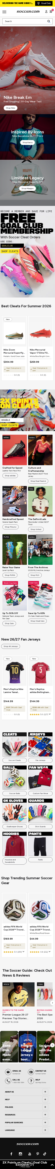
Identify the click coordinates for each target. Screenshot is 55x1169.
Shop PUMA (10, 575)
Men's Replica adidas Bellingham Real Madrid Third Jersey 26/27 (39, 691)
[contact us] (27, 1146)
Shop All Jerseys (11, 646)
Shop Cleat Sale (37, 621)
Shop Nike (10, 108)
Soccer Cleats (15, 760)
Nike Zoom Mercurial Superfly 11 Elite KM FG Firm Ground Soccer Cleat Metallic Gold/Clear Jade (13, 351)
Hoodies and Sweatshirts (10, 861)
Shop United (36, 529)
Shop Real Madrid (38, 481)
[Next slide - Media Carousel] (52, 1045)
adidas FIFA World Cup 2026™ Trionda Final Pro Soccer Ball (14, 928)
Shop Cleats (27, 252)
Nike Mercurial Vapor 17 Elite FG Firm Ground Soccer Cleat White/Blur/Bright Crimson (40, 351)
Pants (40, 860)
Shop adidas (10, 476)
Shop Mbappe (27, 188)
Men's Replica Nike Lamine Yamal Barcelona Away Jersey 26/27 (13, 691)
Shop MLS (35, 575)
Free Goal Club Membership (16, 3)
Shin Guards (40, 827)
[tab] (27, 1092)
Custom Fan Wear (40, 793)
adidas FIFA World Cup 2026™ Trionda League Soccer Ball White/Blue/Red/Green (40, 928)
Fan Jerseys (40, 760)
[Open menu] (5, 13)
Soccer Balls (14, 793)
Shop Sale (9, 623)
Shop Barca (27, 142)
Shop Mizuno (10, 527)
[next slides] (52, 1002)
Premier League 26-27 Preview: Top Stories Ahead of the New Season (18, 1016)
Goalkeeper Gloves (15, 827)
